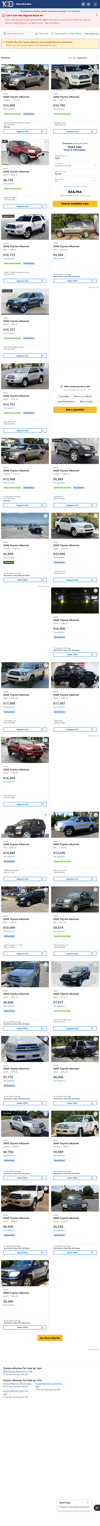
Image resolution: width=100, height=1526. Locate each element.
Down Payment (60, 171)
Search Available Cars (75, 203)
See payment (9, 109)
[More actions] (45, 131)
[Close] (87, 1502)
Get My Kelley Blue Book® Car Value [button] (75, 186)
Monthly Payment (61, 156)
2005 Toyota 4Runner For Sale (17, 1371)
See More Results (50, 1338)
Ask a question (75, 409)
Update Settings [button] (85, 195)
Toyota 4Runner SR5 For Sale (17, 1383)
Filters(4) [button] (43, 33)
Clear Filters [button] (76, 33)
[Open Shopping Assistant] (97, 1508)
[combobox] (16, 33)
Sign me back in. (52, 22)
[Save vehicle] (46, 67)
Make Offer (72, 281)
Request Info (22, 131)
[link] (29, 114)
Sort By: (72, 57)
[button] (83, 5)
